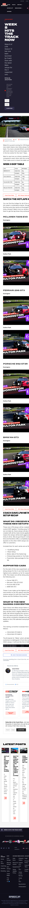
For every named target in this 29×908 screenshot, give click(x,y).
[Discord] (8, 848)
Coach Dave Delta (9, 195)
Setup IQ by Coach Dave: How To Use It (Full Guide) (7, 763)
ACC (16, 139)
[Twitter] (3, 848)
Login (27, 1)
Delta (13, 4)
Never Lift (10, 8)
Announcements (8, 139)
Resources (18, 8)
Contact (22, 1)
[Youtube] (1, 848)
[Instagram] (6, 848)
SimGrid (9, 11)
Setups (19, 4)
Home (8, 4)
